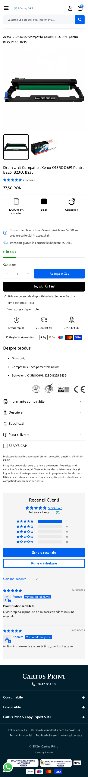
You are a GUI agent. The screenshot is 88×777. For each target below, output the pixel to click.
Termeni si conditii (21, 735)
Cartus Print (49, 746)
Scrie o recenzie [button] (44, 553)
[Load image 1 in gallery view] (16, 147)
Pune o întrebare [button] (44, 563)
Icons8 (49, 752)
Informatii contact (71, 735)
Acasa (7, 37)
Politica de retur (17, 730)
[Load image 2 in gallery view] (44, 147)
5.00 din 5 (55, 508)
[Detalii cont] (70, 8)
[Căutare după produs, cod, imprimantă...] (80, 19)
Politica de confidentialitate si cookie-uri (55, 730)
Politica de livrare (46, 735)
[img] (12, 591)
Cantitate (9, 264)
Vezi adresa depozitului (23, 309)
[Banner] (58, 388)
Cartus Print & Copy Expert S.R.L (27, 717)
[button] (6, 8)
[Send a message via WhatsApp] (8, 767)
